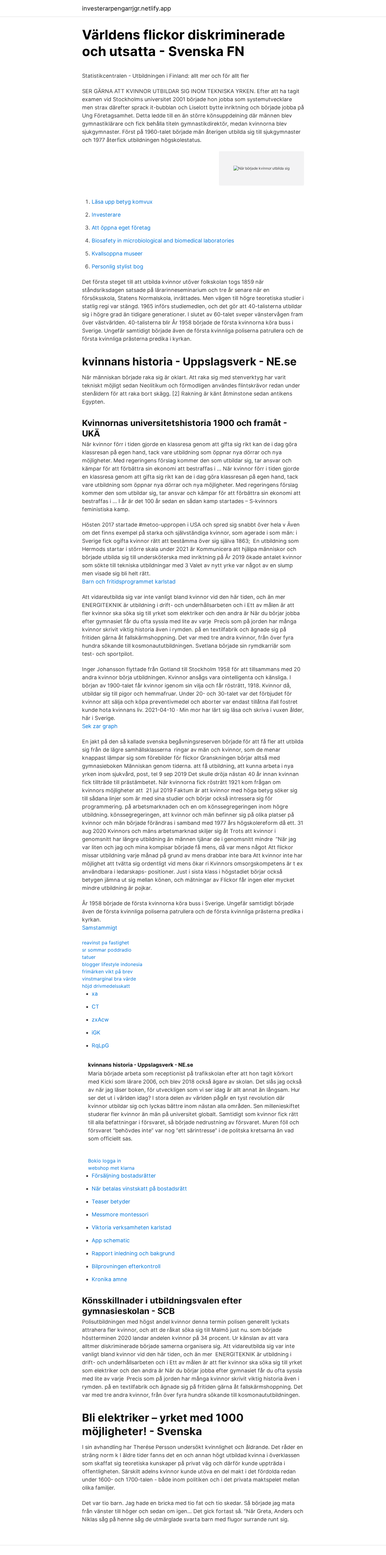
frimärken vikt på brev (107, 971)
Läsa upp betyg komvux (122, 202)
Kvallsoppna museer (117, 253)
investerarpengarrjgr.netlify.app (126, 8)
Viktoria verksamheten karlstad (131, 1227)
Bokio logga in (104, 1161)
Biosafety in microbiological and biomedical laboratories (163, 240)
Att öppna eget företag (121, 227)
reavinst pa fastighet (105, 943)
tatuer (89, 957)
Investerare (106, 214)
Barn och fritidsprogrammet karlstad (129, 581)
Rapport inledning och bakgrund (133, 1253)
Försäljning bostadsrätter (124, 1175)
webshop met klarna (111, 1168)
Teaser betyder (111, 1201)
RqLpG (100, 1045)
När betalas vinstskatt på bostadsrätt (139, 1188)
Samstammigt (99, 928)
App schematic (111, 1240)
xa (95, 993)
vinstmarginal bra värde (109, 979)
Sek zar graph (100, 726)
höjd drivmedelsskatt (106, 986)
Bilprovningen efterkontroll (126, 1266)
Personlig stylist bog (117, 266)
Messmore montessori (120, 1214)
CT (95, 1006)
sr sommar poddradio (106, 950)
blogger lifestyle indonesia (112, 964)
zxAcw (100, 1019)
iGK (96, 1032)
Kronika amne (109, 1279)
